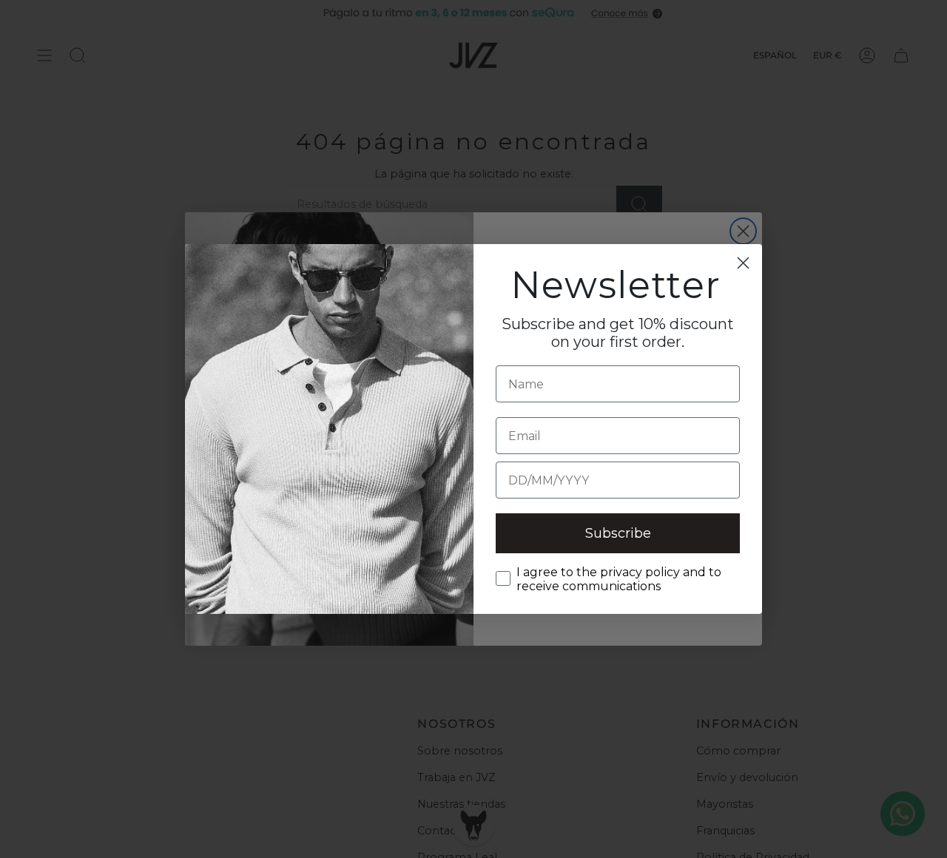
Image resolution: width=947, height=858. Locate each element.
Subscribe (618, 533)
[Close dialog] (743, 263)
